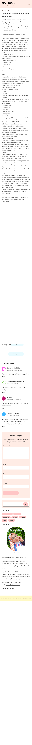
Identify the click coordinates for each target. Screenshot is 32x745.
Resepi (15, 517)
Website (5, 483)
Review (23, 517)
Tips (4, 520)
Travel (11, 520)
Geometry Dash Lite (13, 368)
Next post (16, 354)
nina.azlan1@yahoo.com (13, 585)
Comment (6, 446)
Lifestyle (17, 514)
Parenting (6, 517)
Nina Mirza (8, 3)
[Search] (25, 504)
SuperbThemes (27, 598)
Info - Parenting (17, 345)
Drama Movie (7, 514)
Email (5, 474)
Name (5, 464)
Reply (3, 376)
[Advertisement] (16, 274)
